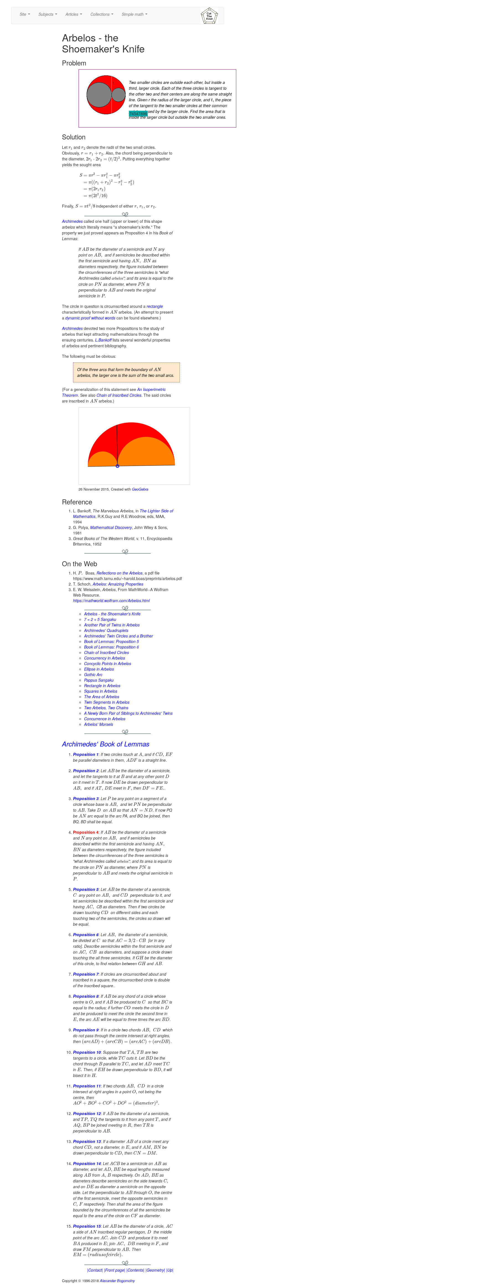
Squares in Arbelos (100, 691)
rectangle (155, 306)
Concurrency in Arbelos (104, 658)
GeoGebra (140, 489)
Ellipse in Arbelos (99, 669)
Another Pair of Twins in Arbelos (112, 625)
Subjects (48, 15)
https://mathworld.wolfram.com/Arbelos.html (111, 600)
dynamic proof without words (90, 318)
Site (26, 15)
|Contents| (135, 1270)
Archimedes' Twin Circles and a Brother (118, 636)
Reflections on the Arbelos (119, 573)
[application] (134, 446)
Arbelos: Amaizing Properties (118, 584)
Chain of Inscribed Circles (119, 395)
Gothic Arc (93, 674)
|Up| (169, 1270)
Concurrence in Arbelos (104, 718)
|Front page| (114, 1270)
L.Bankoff (103, 340)
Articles (75, 15)
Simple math (136, 15)
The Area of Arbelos (101, 696)
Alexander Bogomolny (117, 1280)
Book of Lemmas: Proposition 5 (111, 641)
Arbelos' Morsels (98, 724)
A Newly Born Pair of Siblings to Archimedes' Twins (128, 713)
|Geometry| (155, 1270)
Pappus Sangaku (99, 680)
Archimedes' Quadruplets (106, 630)
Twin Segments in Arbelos (106, 702)
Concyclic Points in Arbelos (107, 663)
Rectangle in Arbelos (102, 685)
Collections (103, 15)
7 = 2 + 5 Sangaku (100, 619)
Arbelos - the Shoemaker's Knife (112, 613)
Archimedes (72, 221)
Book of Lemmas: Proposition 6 (111, 647)
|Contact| (95, 1270)
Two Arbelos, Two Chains (106, 707)
